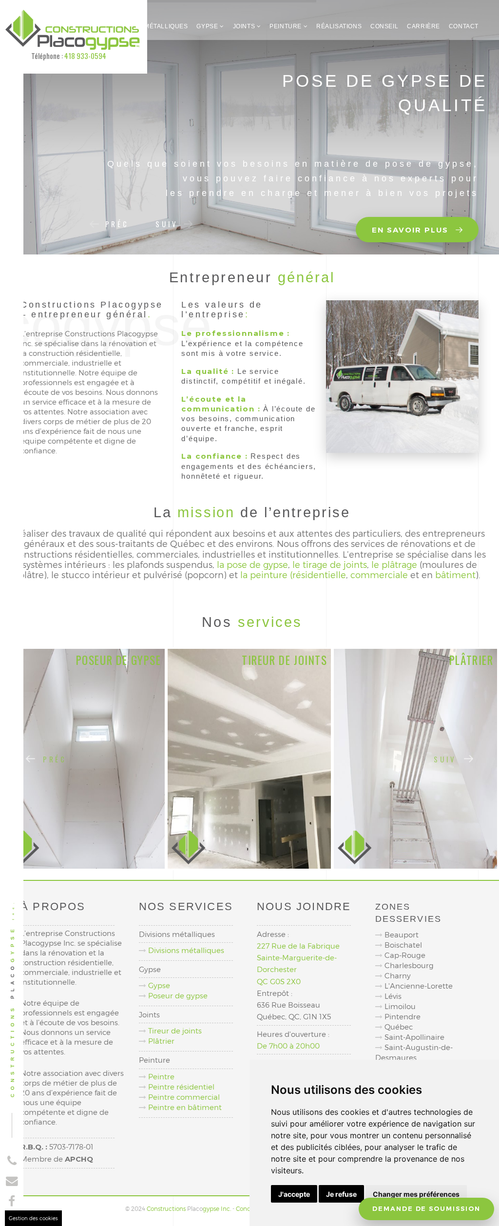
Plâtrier (161, 1040)
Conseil (384, 26)
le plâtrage (394, 564)
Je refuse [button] (341, 1194)
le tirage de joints (329, 564)
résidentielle (319, 574)
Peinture (286, 26)
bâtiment (455, 574)
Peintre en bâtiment (185, 1107)
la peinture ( (266, 574)
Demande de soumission (426, 1208)
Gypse (208, 26)
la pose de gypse (252, 564)
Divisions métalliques (149, 26)
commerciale (379, 574)
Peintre (161, 1076)
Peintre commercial (184, 1096)
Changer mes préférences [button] (416, 1194)
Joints (245, 26)
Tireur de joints (175, 1030)
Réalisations (339, 26)
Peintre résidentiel (181, 1086)
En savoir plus (411, 229)
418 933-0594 (85, 55)
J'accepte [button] (294, 1194)
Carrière (423, 26)
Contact (464, 26)
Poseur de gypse (178, 995)
